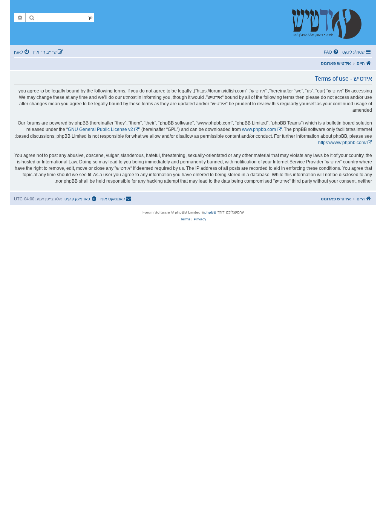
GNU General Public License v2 (100, 129)
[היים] (330, 22)
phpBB (210, 212)
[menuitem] (332, 52)
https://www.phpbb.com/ (342, 142)
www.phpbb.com (259, 129)
